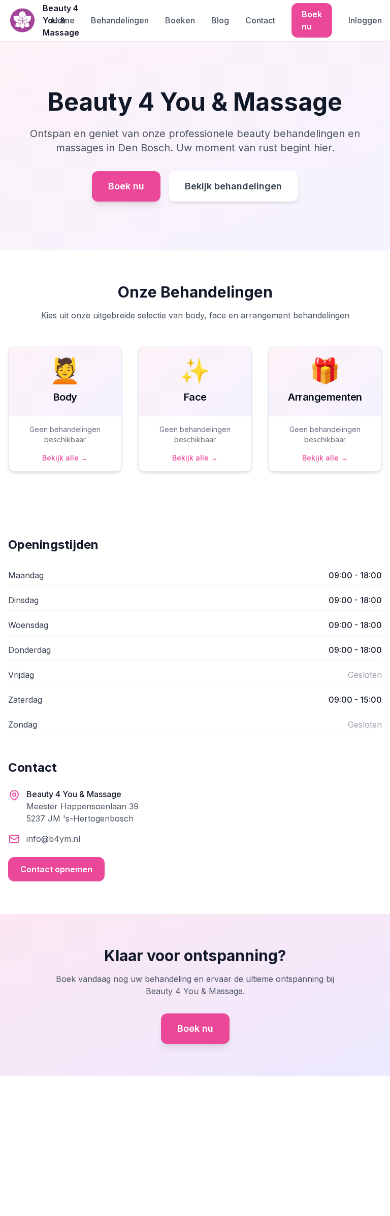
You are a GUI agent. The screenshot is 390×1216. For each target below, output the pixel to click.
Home (63, 20)
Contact (260, 20)
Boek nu (312, 20)
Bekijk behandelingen (233, 186)
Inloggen (365, 20)
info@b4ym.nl (53, 839)
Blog (220, 20)
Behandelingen (120, 20)
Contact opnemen (56, 869)
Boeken (180, 20)
